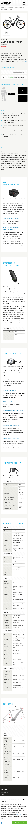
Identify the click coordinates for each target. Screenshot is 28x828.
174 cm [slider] (11, 93)
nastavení (18, 814)
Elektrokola (10, 7)
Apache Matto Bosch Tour (6, 9)
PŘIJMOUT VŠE (20, 822)
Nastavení (5, 822)
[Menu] (24, 3)
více (26, 61)
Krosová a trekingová (19, 7)
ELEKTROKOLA (5, 792)
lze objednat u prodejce (18, 72)
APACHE (4, 7)
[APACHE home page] (6, 3)
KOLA (2, 794)
